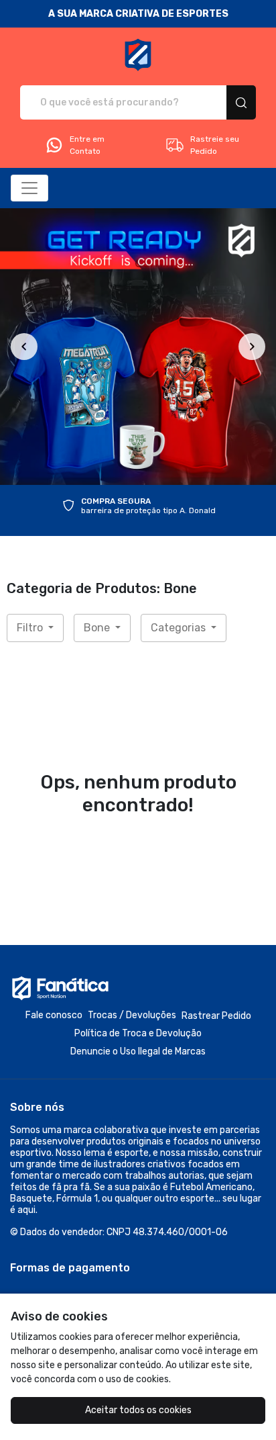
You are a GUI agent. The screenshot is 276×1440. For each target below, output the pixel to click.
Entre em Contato (87, 145)
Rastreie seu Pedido (214, 145)
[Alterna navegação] (29, 188)
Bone (98, 627)
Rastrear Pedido (216, 1016)
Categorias (179, 627)
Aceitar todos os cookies (138, 1410)
